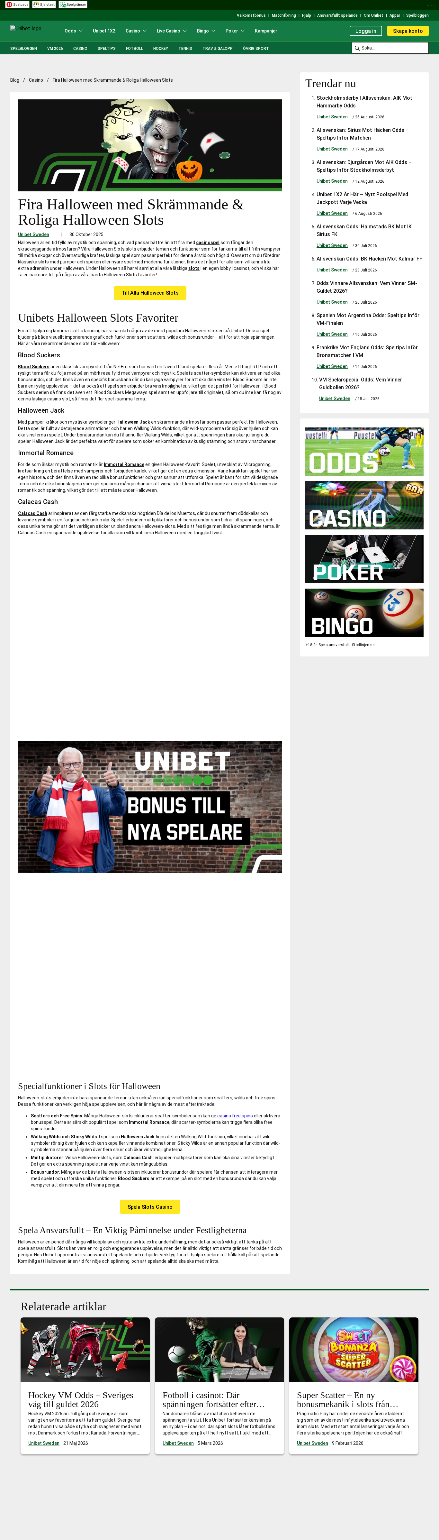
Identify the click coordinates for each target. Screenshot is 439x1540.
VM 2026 (55, 48)
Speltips (107, 48)
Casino (80, 48)
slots (194, 268)
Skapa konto (408, 31)
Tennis (185, 48)
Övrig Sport (256, 48)
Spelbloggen (23, 48)
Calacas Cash (32, 513)
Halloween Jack (133, 422)
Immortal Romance (124, 464)
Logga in (365, 31)
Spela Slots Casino (150, 1207)
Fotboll (134, 48)
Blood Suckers (33, 366)
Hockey (160, 48)
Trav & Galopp (217, 48)
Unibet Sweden (33, 234)
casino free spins (235, 1115)
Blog (14, 80)
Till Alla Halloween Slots (150, 293)
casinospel (208, 242)
